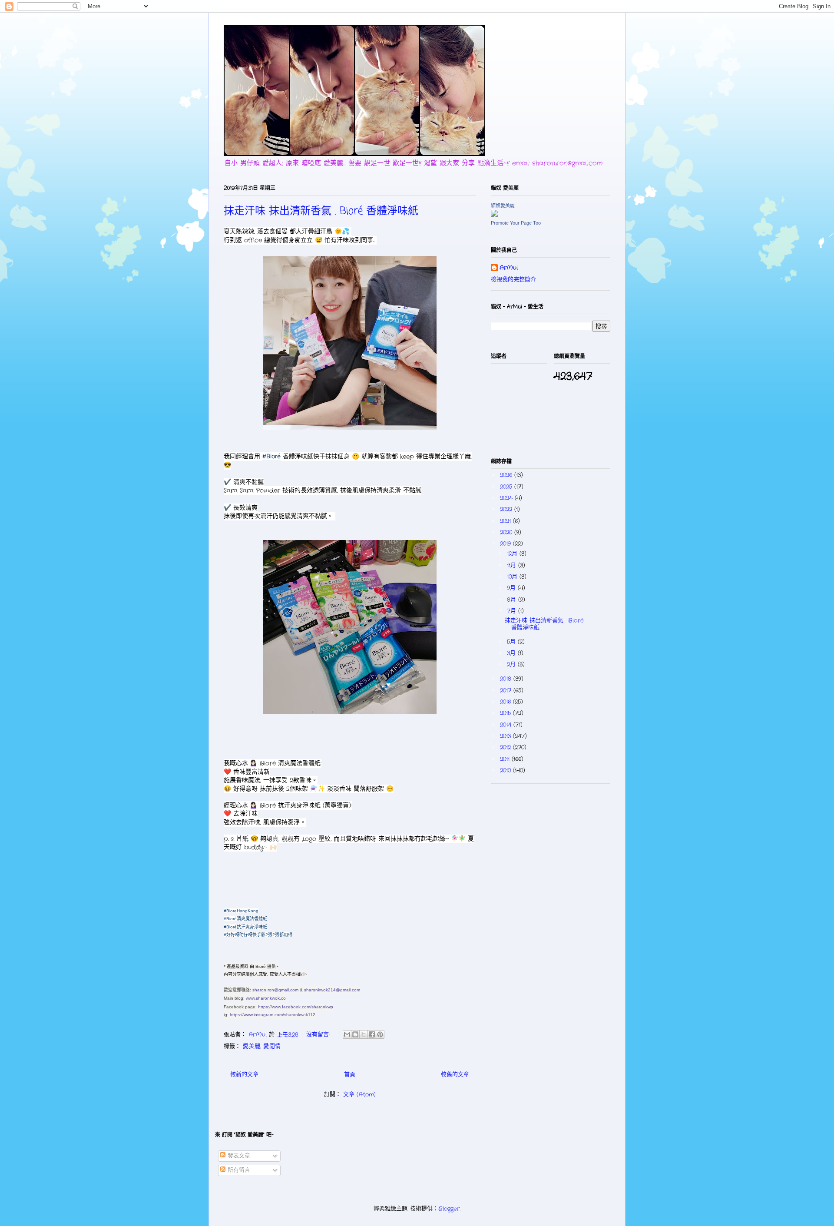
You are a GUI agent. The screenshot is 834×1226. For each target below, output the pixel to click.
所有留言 (237, 1170)
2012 (506, 747)
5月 (512, 642)
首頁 (349, 1074)
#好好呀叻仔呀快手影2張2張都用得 (258, 934)
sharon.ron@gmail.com (275, 989)
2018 (506, 679)
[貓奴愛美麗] (494, 215)
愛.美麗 (251, 1046)
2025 (507, 487)
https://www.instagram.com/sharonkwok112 (272, 1014)
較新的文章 (244, 1074)
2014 (506, 725)
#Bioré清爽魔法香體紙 (245, 918)
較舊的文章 (455, 1074)
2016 (506, 702)
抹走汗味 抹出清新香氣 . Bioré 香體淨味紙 (321, 211)
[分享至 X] (363, 1034)
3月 (512, 653)
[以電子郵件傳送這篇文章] (347, 1034)
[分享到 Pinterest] (380, 1034)
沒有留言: (319, 1035)
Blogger (449, 1209)
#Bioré (271, 456)
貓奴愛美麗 (503, 205)
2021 (506, 521)
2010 (506, 770)
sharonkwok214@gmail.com (332, 989)
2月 (512, 664)
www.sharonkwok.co (266, 998)
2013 (506, 736)
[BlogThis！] (355, 1034)
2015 (506, 713)
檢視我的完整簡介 (513, 279)
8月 (512, 600)
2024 (507, 498)
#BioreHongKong (241, 910)
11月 (512, 565)
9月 (512, 588)
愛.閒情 (272, 1046)
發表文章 (237, 1156)
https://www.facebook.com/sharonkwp (295, 1006)
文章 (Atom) (359, 1094)
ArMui (509, 268)
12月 (513, 554)
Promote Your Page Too (516, 222)
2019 (506, 544)
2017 (506, 690)
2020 (507, 532)
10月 (513, 577)
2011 (506, 759)
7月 (512, 611)
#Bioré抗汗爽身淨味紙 (245, 926)
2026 (507, 475)
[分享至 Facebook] (371, 1034)
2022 (507, 509)
